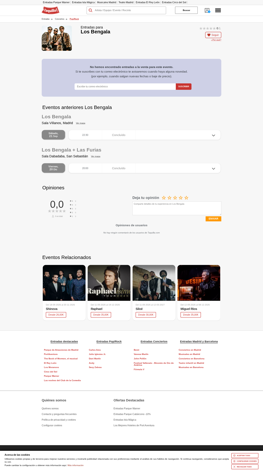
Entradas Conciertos (154, 341)
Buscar (186, 10)
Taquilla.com (48, 8)
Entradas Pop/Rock (109, 341)
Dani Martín (95, 358)
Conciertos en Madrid (190, 350)
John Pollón (140, 358)
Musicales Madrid (106, 2)
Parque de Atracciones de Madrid (61, 350)
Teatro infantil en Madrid (191, 363)
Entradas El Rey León (148, 2)
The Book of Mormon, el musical (61, 358)
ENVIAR (213, 218)
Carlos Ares (95, 350)
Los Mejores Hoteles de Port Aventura (134, 425)
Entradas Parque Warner (56, 2)
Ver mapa (80, 123)
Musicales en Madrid (189, 354)
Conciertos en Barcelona (191, 358)
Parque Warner (51, 376)
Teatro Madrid (126, 2)
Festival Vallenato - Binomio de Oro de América (154, 364)
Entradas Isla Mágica (83, 2)
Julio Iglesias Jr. (97, 354)
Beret (136, 350)
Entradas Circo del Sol (174, 2)
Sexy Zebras (95, 367)
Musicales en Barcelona (191, 367)
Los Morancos (51, 367)
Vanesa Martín (141, 354)
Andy (91, 363)
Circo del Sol (50, 372)
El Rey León (50, 363)
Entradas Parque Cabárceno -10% (132, 414)
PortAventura (51, 354)
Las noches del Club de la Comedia (62, 380)
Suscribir (183, 86)
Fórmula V (139, 369)
